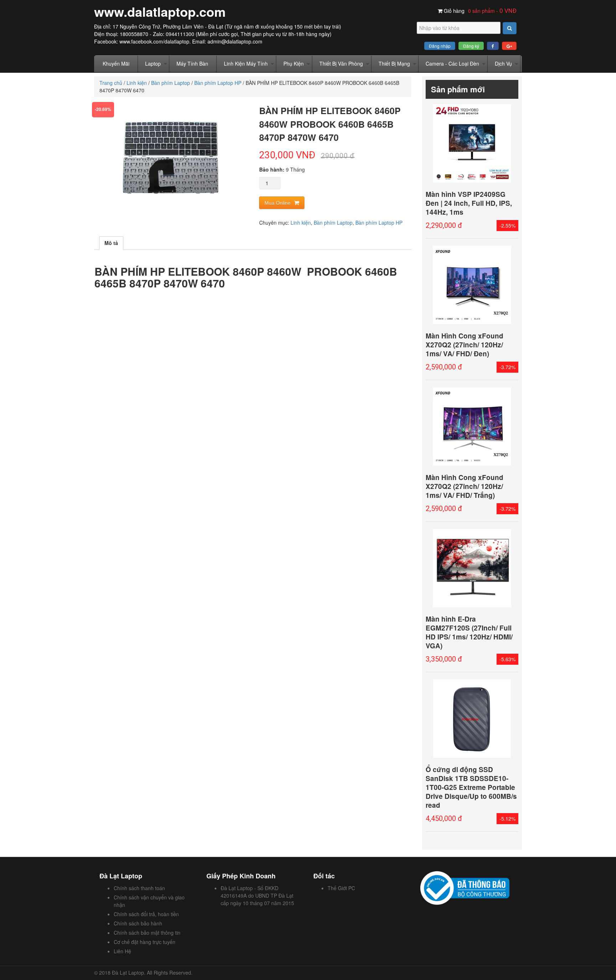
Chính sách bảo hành (138, 923)
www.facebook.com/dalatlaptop (154, 41)
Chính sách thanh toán (139, 888)
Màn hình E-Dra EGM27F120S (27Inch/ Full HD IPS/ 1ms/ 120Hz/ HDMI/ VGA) (469, 632)
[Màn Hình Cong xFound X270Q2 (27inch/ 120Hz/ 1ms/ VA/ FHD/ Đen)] (472, 285)
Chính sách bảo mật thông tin (147, 932)
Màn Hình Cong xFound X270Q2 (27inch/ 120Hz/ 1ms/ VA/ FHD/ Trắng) (464, 486)
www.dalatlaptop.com (160, 11)
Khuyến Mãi (116, 63)
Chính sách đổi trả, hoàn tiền (146, 914)
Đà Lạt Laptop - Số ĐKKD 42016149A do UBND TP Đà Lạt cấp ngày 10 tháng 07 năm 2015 (257, 895)
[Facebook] (493, 46)
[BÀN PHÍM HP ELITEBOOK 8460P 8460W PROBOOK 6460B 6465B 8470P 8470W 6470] (170, 157)
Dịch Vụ (503, 63)
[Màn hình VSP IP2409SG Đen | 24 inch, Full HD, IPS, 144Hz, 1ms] (472, 143)
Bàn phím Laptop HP (217, 82)
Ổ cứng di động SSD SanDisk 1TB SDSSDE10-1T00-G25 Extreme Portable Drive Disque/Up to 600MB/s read (471, 787)
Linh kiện (137, 82)
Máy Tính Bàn (192, 63)
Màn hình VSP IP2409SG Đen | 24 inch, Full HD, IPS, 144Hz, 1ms (469, 203)
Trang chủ (110, 82)
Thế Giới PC (341, 888)
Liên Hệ (122, 951)
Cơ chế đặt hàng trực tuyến (144, 941)
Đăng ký (471, 46)
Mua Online (278, 203)
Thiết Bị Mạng (394, 63)
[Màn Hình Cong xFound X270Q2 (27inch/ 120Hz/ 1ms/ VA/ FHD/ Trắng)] (472, 426)
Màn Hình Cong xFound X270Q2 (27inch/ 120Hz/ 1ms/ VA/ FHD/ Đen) (464, 344)
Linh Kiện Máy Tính (246, 63)
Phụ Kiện (293, 63)
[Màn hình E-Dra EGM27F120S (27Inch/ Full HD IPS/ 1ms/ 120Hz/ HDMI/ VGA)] (472, 568)
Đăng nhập (440, 46)
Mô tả (111, 242)
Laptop (153, 63)
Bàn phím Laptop (170, 82)
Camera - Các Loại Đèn (452, 63)
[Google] (509, 46)
